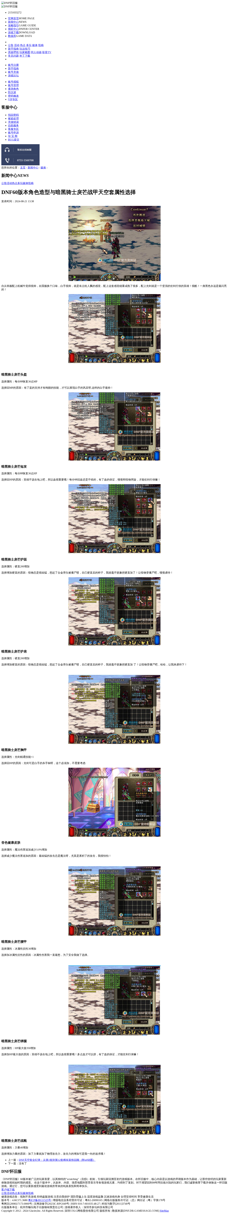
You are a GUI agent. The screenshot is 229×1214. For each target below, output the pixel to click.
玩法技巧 (24, 48)
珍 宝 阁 (12, 136)
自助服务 (13, 125)
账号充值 (13, 72)
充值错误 (13, 122)
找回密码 (13, 115)
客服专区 (13, 129)
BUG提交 (13, 139)
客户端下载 (8, 1189)
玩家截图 (24, 52)
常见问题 (13, 55)
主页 (22, 167)
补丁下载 (24, 55)
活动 (16, 45)
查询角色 (13, 88)
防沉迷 (12, 92)
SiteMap (164, 1210)
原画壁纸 (13, 52)
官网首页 (13, 18)
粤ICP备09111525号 (39, 1200)
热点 (22, 45)
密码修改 (13, 95)
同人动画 (36, 52)
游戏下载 (13, 32)
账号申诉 (13, 132)
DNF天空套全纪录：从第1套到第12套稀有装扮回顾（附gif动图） (57, 1160)
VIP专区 (13, 99)
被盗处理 (13, 118)
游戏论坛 (13, 75)
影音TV (46, 52)
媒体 (35, 45)
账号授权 (13, 81)
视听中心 (13, 28)
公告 (10, 45)
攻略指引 (13, 25)
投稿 (41, 45)
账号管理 (13, 85)
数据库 (12, 36)
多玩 (29, 45)
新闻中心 (13, 21)
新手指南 (13, 48)
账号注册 (13, 65)
